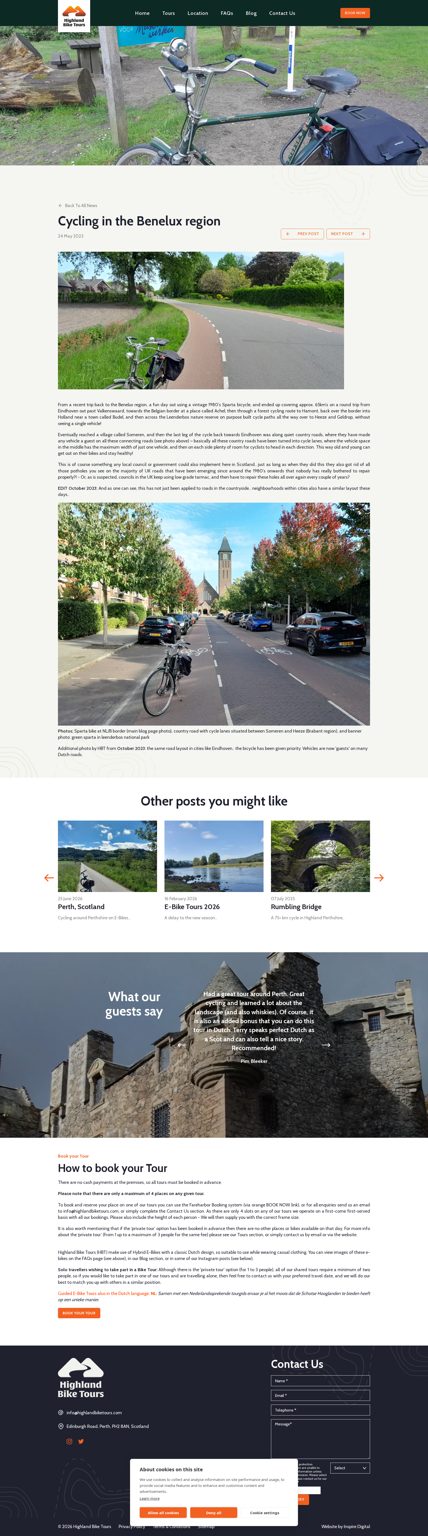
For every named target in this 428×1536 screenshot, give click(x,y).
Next (379, 878)
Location (197, 13)
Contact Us (282, 13)
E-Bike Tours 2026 (85, 906)
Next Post (342, 234)
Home (142, 13)
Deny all (213, 1512)
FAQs (227, 13)
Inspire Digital (357, 1526)
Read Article (107, 856)
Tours (168, 13)
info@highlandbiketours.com (94, 1412)
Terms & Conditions (171, 1526)
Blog (251, 13)
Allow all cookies (163, 1512)
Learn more (150, 1498)
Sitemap (206, 1526)
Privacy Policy (132, 1526)
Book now (355, 13)
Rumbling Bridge (189, 906)
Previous (49, 878)
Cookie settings (264, 1512)
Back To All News (80, 205)
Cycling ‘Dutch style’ (301, 906)
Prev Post (308, 234)
